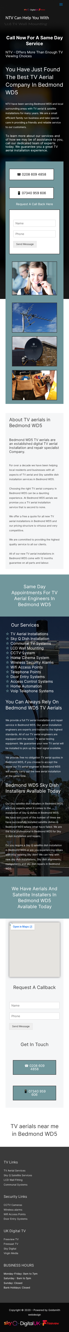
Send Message (25, 244)
